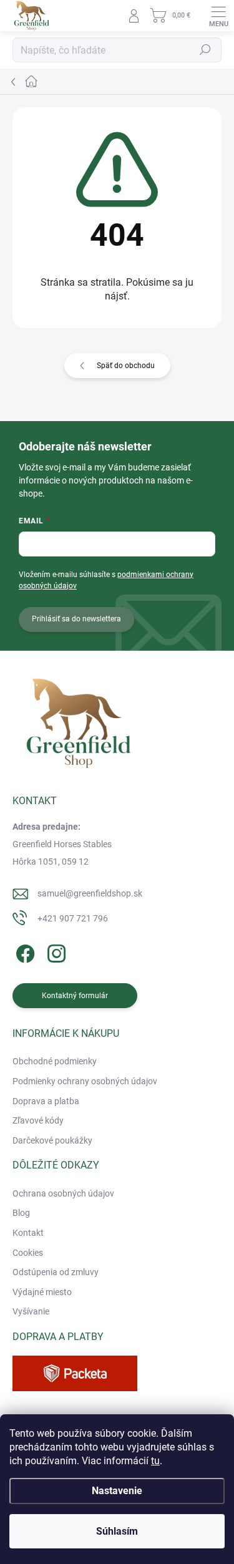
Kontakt (28, 1233)
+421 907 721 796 (72, 918)
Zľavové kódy (38, 1120)
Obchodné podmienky (54, 1061)
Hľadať (205, 50)
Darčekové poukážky (52, 1140)
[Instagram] (55, 951)
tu (155, 1461)
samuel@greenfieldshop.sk (89, 893)
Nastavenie (117, 1491)
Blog (21, 1213)
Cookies (27, 1253)
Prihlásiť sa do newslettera (76, 618)
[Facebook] (23, 951)
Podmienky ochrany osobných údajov (84, 1081)
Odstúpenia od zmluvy (55, 1272)
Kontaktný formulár (75, 995)
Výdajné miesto (42, 1292)
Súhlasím (117, 1531)
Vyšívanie (30, 1311)
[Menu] (218, 15)
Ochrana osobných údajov (63, 1193)
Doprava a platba (45, 1101)
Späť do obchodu (126, 365)
